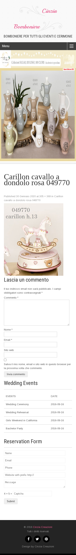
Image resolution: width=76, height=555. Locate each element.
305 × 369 (45, 196)
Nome (8, 329)
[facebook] (28, 539)
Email (8, 339)
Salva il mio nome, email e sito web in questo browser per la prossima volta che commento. (37, 366)
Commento (11, 297)
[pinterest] (46, 539)
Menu (5, 46)
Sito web (9, 350)
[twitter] (37, 539)
